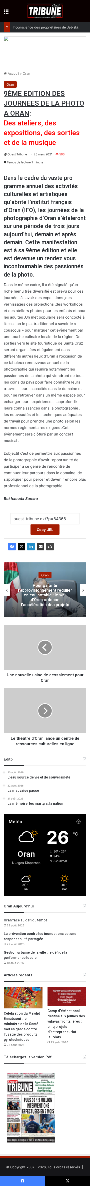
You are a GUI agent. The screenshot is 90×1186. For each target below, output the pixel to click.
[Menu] (6, 12)
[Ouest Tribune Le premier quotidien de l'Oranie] (45, 10)
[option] (45, 589)
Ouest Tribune (17, 154)
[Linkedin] (31, 546)
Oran (26, 73)
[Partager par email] (40, 546)
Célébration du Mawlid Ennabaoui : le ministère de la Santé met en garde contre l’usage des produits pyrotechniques (22, 1026)
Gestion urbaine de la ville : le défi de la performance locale (35, 955)
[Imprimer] (50, 546)
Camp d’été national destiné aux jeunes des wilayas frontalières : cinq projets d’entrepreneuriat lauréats (66, 1024)
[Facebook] (12, 546)
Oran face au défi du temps (26, 920)
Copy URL (45, 529)
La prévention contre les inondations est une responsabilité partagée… (40, 936)
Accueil (13, 73)
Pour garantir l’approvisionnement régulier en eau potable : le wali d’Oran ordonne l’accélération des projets (45, 595)
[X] (21, 546)
